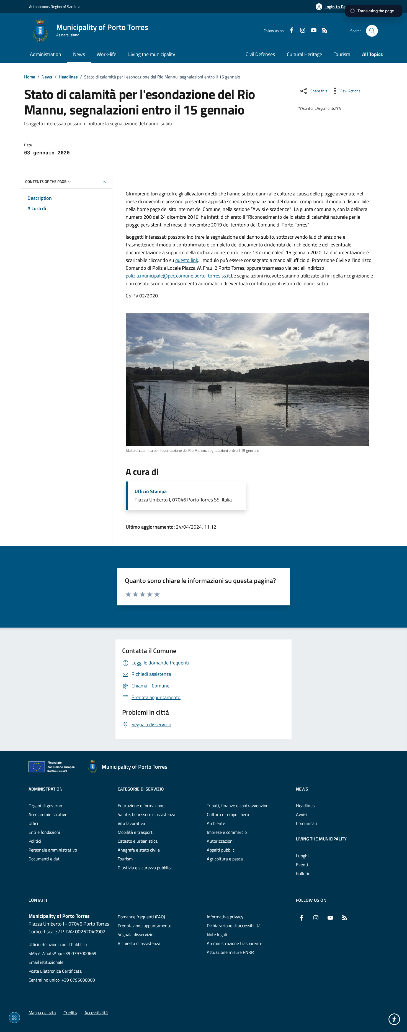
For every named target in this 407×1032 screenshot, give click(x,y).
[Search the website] (372, 31)
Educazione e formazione (141, 805)
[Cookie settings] (14, 1017)
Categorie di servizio (141, 789)
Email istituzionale (46, 962)
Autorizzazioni (220, 841)
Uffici (33, 823)
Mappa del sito (42, 1012)
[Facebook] (289, 31)
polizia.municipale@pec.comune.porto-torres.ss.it (178, 275)
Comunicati (306, 823)
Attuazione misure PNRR (230, 952)
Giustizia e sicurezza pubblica (145, 867)
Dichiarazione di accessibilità (234, 925)
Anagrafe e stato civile (139, 850)
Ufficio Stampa (151, 491)
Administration (46, 789)
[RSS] (322, 31)
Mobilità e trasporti (136, 832)
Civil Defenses (260, 54)
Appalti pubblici (221, 850)
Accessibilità (96, 1012)
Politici (35, 841)
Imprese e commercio (227, 832)
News (47, 76)
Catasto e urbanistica (138, 841)
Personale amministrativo (53, 850)
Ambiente (216, 823)
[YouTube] (311, 31)
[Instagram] (300, 31)
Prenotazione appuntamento (144, 925)
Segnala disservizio (135, 934)
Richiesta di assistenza (139, 943)
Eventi (302, 864)
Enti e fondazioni (44, 832)
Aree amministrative (48, 814)
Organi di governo (45, 805)
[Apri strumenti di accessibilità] (394, 1019)
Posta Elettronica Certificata (55, 971)
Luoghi (302, 855)
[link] (247, 379)
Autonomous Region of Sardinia (54, 6)
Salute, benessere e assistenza (146, 814)
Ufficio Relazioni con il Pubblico (58, 944)
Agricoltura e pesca (225, 858)
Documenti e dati (45, 858)
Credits (70, 1012)
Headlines (68, 76)
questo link (186, 260)
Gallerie (303, 873)
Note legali (217, 934)
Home (29, 76)
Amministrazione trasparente (234, 943)
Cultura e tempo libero (228, 814)
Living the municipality (321, 838)
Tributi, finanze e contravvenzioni (238, 805)
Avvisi (301, 814)
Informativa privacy (225, 916)
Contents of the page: (46, 181)
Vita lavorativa (131, 823)
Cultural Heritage (304, 54)
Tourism (342, 54)
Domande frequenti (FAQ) (141, 916)
